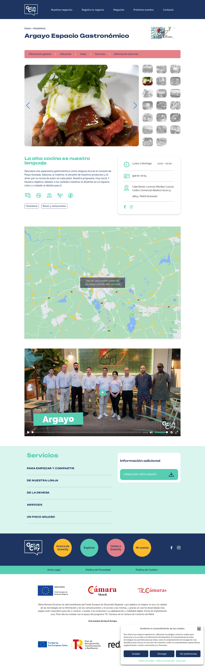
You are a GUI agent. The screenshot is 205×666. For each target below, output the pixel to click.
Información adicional (126, 54)
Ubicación (65, 54)
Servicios (100, 54)
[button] (198, 628)
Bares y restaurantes (54, 206)
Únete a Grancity (115, 548)
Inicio (27, 28)
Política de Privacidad (165, 661)
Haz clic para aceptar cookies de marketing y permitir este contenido (102, 282)
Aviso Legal (180, 661)
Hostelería (39, 28)
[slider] (87, 432)
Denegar (162, 654)
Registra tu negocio (93, 9)
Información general (40, 54)
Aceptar (136, 654)
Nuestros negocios (61, 9)
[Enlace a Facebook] (171, 548)
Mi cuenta (142, 547)
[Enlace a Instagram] (179, 548)
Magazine (118, 9)
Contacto (168, 9)
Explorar (89, 547)
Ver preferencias (188, 654)
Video (83, 54)
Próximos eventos (143, 9)
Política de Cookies (147, 661)
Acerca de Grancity (62, 548)
